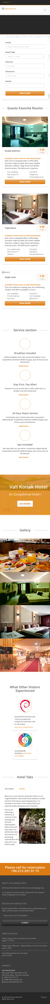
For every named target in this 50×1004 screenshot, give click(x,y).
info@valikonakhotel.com (13, 979)
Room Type (10, 52)
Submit (25, 922)
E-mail (8, 42)
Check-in (9, 62)
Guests (8, 81)
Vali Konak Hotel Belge (23, 754)
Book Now (25, 93)
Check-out (9, 71)
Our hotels (9, 789)
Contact (44, 997)
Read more (23, 366)
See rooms (25, 503)
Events (22, 789)
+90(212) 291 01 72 (11, 977)
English (6, 2)
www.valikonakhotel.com (13, 982)
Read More (25, 181)
